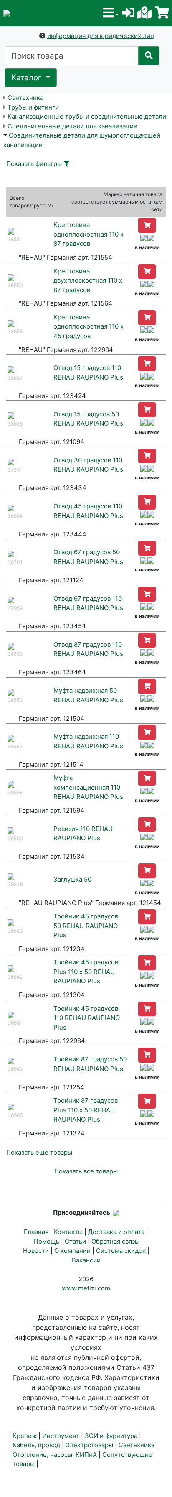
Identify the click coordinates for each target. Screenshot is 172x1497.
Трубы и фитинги (33, 107)
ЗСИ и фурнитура (111, 1436)
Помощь (46, 1241)
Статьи (75, 1241)
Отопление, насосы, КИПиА (55, 1455)
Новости (36, 1251)
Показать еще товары (39, 1152)
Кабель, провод (36, 1445)
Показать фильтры (34, 164)
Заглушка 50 (72, 879)
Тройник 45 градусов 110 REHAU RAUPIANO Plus (86, 1018)
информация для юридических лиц (100, 36)
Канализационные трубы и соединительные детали (87, 116)
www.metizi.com (86, 1288)
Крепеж (25, 1436)
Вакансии (86, 1260)
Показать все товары (86, 1171)
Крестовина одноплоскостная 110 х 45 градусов (88, 326)
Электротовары (89, 1445)
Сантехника (25, 98)
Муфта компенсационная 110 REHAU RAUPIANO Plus (88, 787)
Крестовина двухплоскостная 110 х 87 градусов (87, 280)
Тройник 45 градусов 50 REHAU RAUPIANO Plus (85, 925)
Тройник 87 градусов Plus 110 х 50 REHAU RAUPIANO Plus (85, 1110)
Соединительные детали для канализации (72, 126)
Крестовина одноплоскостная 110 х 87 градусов (88, 234)
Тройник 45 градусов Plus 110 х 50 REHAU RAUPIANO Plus (85, 971)
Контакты (68, 1232)
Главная (36, 1232)
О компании (72, 1251)
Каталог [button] (27, 77)
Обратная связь (114, 1241)
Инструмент (60, 1436)
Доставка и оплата (116, 1232)
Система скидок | (122, 1251)
